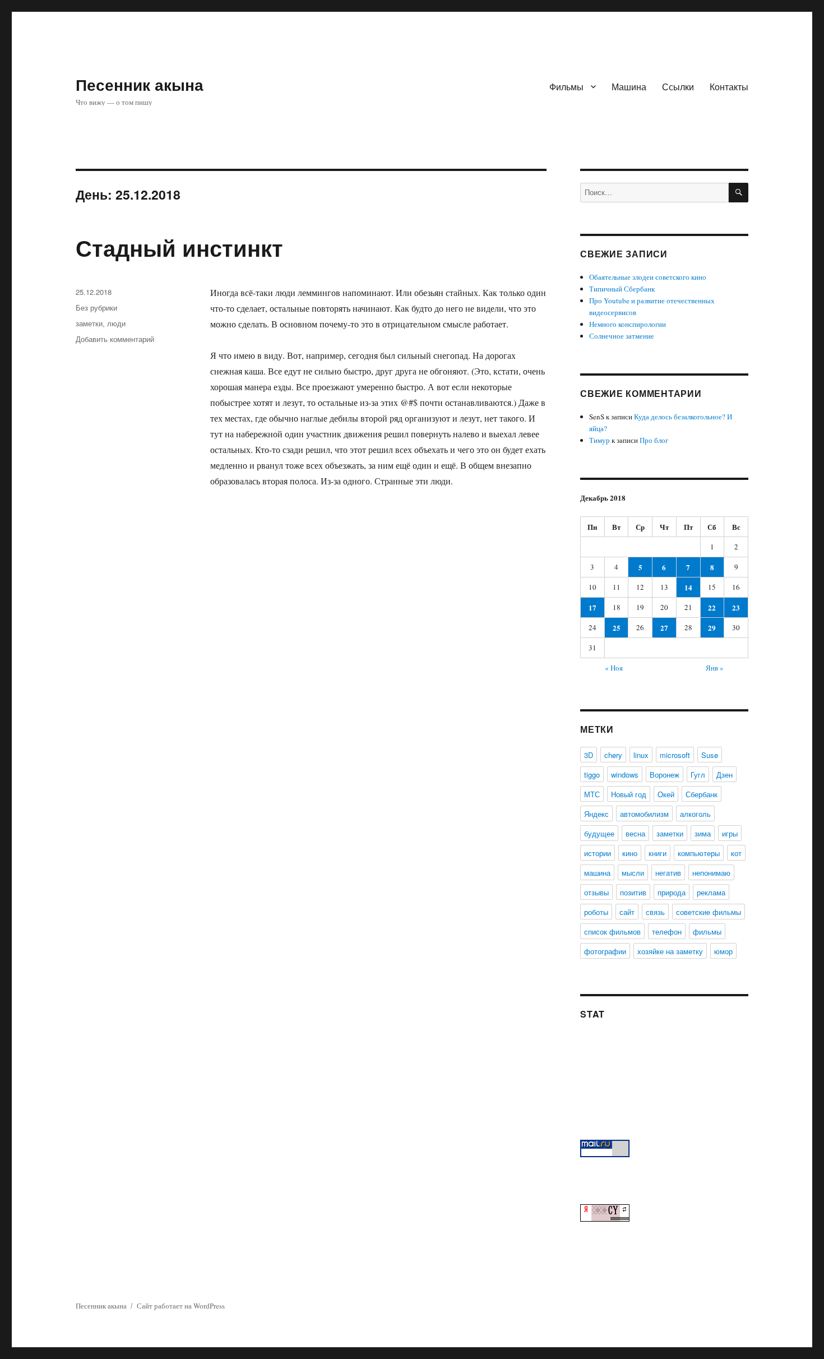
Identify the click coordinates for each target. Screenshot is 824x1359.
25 (617, 627)
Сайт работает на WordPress (181, 1306)
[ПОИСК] (738, 192)
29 (712, 627)
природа (672, 892)
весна (635, 833)
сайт (627, 912)
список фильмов (612, 931)
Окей (666, 794)
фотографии (605, 951)
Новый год (628, 794)
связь (655, 912)
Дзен (724, 774)
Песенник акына (139, 84)
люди (116, 323)
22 (712, 607)
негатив (668, 872)
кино (629, 853)
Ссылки (678, 86)
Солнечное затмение (621, 336)
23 (736, 607)
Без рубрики (96, 307)
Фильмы (566, 86)
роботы (596, 912)
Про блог (654, 440)
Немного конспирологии (627, 324)
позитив (633, 892)
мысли (633, 872)
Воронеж (664, 774)
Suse (709, 755)
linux (641, 755)
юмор (723, 951)
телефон (667, 931)
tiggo (592, 774)
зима (703, 833)
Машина (629, 86)
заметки (89, 323)
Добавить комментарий (115, 339)
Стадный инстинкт (179, 248)
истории (597, 853)
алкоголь (695, 813)
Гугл (698, 774)
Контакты (729, 86)
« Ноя (614, 668)
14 (688, 587)
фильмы (707, 931)
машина (597, 872)
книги (657, 853)
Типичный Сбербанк (622, 289)
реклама (711, 892)
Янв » (715, 668)
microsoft (675, 755)
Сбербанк (701, 794)
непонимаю (711, 872)
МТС (592, 794)
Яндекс (596, 813)
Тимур (599, 440)
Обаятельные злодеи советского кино (647, 277)
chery (613, 755)
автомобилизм (644, 813)
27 (664, 627)
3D (588, 755)
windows (624, 774)
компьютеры (699, 853)
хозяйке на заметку (670, 951)
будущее (599, 833)
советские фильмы (708, 912)
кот (736, 853)
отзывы (596, 892)
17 (592, 607)
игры (730, 833)
